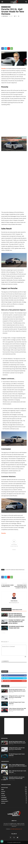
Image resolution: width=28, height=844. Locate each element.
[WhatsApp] (11, 48)
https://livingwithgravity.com (14, 602)
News (9, 6)
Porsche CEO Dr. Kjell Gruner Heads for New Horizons (14, 569)
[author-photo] (14, 599)
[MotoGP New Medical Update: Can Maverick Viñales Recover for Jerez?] (4, 615)
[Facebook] (2, 48)
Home (2, 4)
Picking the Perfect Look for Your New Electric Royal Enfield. (16, 621)
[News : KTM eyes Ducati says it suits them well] (4, 772)
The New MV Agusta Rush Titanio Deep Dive (16, 627)
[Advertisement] (14, 32)
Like (25, 675)
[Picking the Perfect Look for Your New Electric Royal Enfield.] (4, 621)
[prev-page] (2, 633)
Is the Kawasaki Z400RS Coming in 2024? (7, 585)
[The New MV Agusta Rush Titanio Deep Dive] (4, 628)
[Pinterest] (8, 48)
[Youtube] (17, 837)
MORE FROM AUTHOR (17, 609)
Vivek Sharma (5, 16)
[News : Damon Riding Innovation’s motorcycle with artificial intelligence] (4, 766)
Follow (24, 678)
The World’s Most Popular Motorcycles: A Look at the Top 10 (20, 586)
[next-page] (4, 633)
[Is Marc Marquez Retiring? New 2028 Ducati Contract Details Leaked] (4, 710)
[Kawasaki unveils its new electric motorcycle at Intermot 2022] (4, 778)
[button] (2, 2)
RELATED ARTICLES (6, 609)
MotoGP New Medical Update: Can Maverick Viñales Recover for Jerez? (16, 615)
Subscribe (24, 680)
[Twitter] (5, 48)
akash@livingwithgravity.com (16, 829)
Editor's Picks (7, 4)
